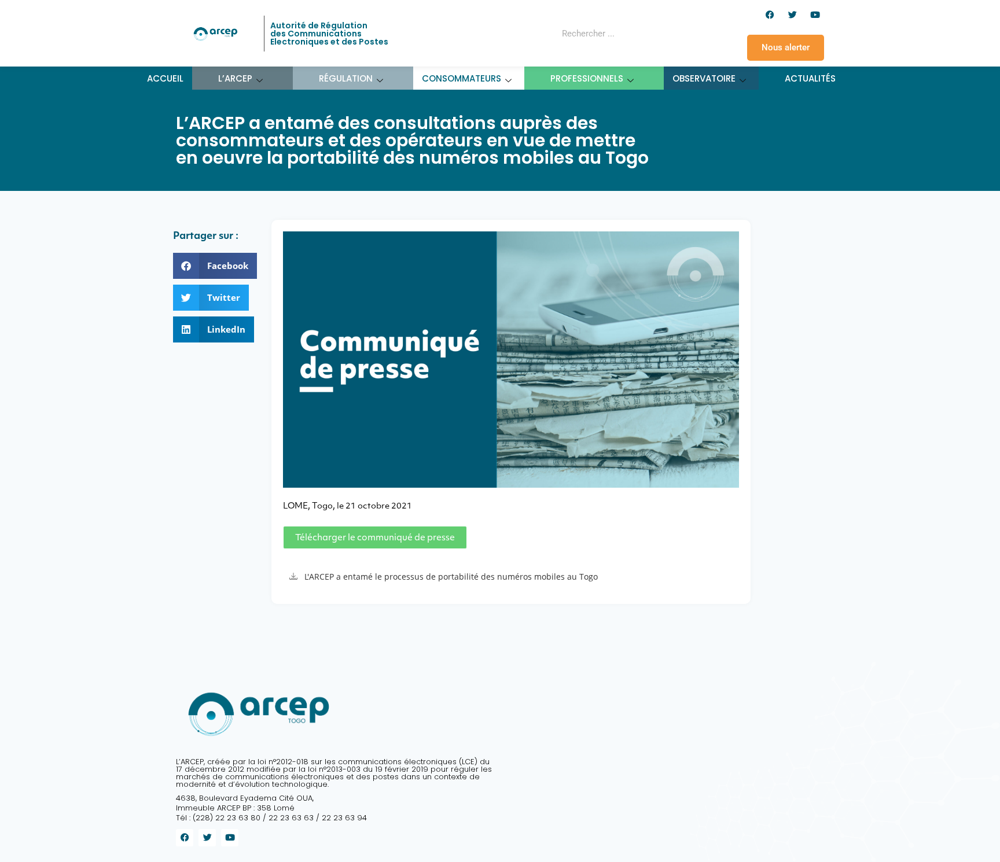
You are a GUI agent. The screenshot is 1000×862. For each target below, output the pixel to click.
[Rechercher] (664, 33)
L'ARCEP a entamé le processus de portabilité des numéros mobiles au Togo (451, 576)
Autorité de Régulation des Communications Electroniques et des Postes (329, 33)
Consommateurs (461, 78)
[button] (215, 266)
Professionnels (586, 78)
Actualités (810, 78)
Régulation (346, 78)
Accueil (165, 78)
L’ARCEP (235, 78)
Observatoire (704, 78)
